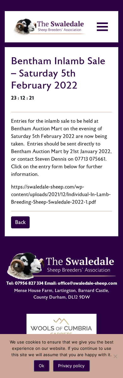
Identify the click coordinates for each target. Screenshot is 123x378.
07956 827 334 (29, 283)
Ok (41, 365)
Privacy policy (71, 365)
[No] (115, 356)
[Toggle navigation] (102, 26)
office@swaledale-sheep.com (87, 283)
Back (20, 222)
